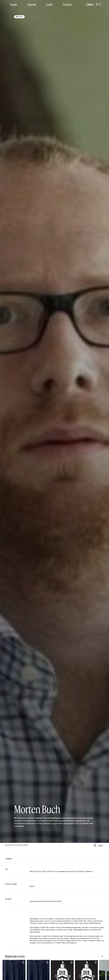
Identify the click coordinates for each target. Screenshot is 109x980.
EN (92, 4)
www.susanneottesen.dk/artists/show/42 (45, 901)
